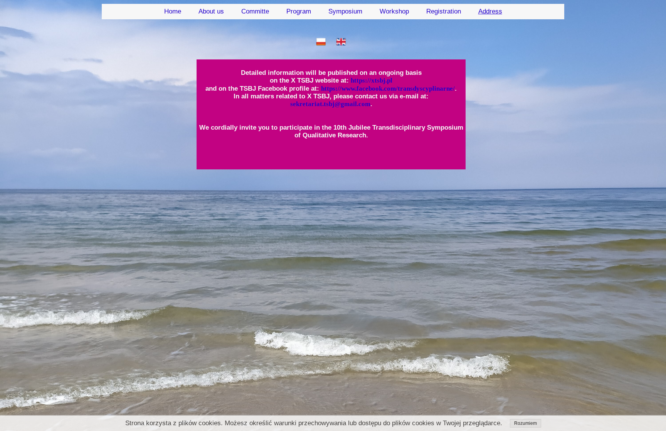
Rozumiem (525, 423)
